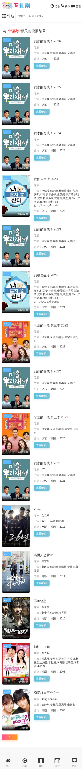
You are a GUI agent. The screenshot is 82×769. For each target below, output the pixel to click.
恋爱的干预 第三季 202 (51, 417)
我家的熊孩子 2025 (47, 87)
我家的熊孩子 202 (47, 463)
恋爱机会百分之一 (46, 693)
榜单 (67, 6)
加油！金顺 (42, 647)
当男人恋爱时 (43, 555)
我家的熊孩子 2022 (47, 371)
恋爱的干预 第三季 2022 (51, 325)
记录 (57, 6)
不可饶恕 (40, 601)
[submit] (30, 16)
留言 (78, 6)
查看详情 (41, 65)
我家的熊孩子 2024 (47, 133)
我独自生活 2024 (46, 275)
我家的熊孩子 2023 (47, 229)
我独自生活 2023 (46, 179)
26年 (37, 509)
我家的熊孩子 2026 (47, 41)
